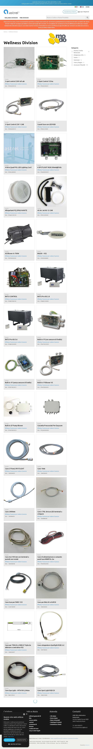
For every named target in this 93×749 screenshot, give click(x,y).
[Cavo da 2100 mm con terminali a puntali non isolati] (19, 523)
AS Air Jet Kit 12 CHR (45, 210)
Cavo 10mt (41, 469)
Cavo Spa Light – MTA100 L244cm (17, 690)
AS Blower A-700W (12, 253)
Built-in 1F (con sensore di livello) (49, 339)
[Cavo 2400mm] (19, 478)
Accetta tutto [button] (9, 740)
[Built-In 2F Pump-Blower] (19, 392)
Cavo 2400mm (10, 512)
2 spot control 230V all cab (15, 81)
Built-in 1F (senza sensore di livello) (18, 382)
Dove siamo (54, 718)
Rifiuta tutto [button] (21, 740)
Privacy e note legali (33, 730)
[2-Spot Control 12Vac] (51, 48)
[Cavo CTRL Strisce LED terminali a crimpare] (51, 478)
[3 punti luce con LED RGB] (51, 91)
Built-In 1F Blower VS (45, 382)
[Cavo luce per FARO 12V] (19, 569)
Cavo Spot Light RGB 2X (46, 690)
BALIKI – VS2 (42, 253)
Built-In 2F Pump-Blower (14, 425)
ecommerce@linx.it (81, 727)
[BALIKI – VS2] (51, 220)
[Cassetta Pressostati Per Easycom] (51, 392)
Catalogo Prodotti (56, 722)
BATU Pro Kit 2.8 (43, 296)
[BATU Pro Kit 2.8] (51, 263)
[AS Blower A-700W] (19, 220)
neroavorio (87, 745)
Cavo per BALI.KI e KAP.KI (46, 602)
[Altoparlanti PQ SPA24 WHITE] (19, 177)
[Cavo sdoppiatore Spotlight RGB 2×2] (51, 612)
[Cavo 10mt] (51, 435)
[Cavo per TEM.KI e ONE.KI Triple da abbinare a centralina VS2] (19, 612)
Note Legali (54, 738)
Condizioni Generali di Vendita (70, 738)
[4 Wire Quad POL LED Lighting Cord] (19, 134)
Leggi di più (11, 736)
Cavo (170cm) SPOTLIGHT (14, 469)
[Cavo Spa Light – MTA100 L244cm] (19, 657)
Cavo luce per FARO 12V (14, 602)
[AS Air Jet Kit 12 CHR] (51, 177)
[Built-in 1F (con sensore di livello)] (51, 306)
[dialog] (15, 729)
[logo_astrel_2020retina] (11, 11)
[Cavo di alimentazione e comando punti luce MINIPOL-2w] (51, 523)
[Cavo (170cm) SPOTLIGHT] (19, 435)
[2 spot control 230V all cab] (19, 48)
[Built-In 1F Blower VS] (51, 349)
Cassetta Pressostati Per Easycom (49, 425)
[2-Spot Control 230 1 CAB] (19, 91)
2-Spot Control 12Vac (45, 81)
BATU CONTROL (11, 296)
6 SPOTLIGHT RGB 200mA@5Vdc (49, 167)
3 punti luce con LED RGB (46, 124)
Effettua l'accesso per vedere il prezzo (16, 84)
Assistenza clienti (55, 724)
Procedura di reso (32, 728)
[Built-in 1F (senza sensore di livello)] (19, 349)
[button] (15, 744)
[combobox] (24, 714)
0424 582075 (78, 725)
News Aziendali (55, 720)
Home (5, 31)
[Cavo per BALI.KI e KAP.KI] (51, 569)
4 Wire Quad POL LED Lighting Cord (18, 167)
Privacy (59, 738)
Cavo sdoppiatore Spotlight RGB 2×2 (50, 645)
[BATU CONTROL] (19, 263)
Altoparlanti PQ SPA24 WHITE (16, 210)
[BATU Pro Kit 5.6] (19, 306)
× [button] (26, 714)
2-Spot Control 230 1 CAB (14, 124)
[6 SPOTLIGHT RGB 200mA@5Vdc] (51, 134)
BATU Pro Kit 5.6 (11, 339)
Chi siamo (53, 716)
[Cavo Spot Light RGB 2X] (51, 657)
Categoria (74, 48)
